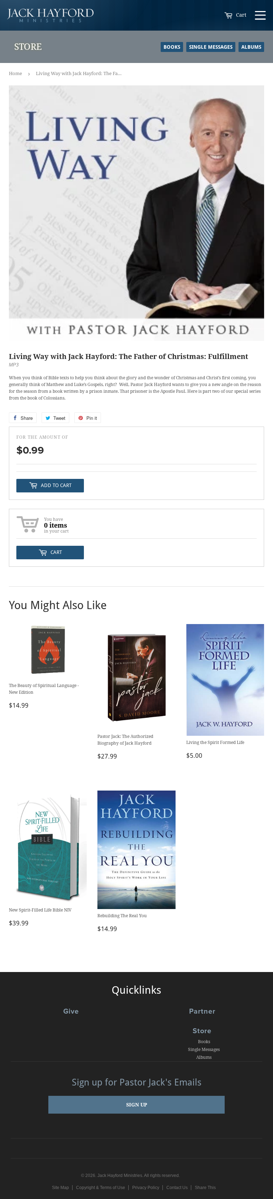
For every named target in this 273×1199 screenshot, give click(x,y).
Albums (251, 47)
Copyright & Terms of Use (100, 1187)
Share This (205, 1187)
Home (15, 73)
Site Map (60, 1187)
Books (172, 47)
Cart (240, 15)
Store (202, 1031)
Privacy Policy (145, 1187)
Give (71, 1011)
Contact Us (177, 1187)
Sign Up (136, 1105)
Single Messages (210, 47)
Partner (202, 1011)
